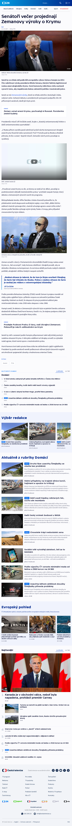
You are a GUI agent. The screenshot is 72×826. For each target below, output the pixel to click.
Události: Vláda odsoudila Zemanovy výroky (14, 73)
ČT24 (12, 363)
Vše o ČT (28, 795)
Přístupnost (36, 822)
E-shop (4, 792)
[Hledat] (60, 3)
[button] (36, 51)
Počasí (27, 788)
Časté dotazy (6, 795)
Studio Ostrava (30, 784)
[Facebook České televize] (57, 770)
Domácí (33, 9)
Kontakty (51, 795)
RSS (69, 822)
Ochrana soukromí (25, 822)
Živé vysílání (52, 777)
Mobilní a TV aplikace (55, 792)
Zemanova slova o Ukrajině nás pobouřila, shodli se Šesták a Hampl (21, 255)
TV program (6, 777)
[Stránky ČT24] (5, 801)
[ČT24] (5, 3)
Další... (46, 9)
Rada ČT (5, 788)
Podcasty (51, 784)
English (16, 822)
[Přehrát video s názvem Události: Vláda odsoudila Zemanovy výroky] (36, 50)
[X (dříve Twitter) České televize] (64, 770)
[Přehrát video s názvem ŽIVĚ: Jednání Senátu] (34, 161)
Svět (39, 9)
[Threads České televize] (68, 770)
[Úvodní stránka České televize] (12, 770)
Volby (26, 9)
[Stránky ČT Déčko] (44, 801)
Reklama (5, 780)
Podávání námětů (30, 792)
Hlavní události (9, 9)
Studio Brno (52, 780)
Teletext (5, 784)
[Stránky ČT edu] (67, 801)
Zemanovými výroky (19, 95)
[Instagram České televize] (53, 770)
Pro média (28, 777)
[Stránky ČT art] (56, 801)
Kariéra (50, 788)
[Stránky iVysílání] (32, 801)
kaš (3, 27)
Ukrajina (19, 9)
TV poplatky (29, 780)
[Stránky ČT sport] (18, 801)
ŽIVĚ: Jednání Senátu (7, 181)
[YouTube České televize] (60, 770)
